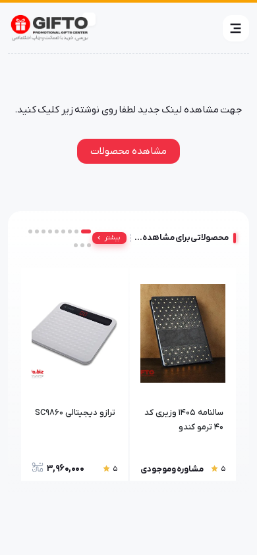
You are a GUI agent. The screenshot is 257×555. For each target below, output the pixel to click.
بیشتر (112, 237)
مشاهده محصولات (128, 151)
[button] (236, 28)
